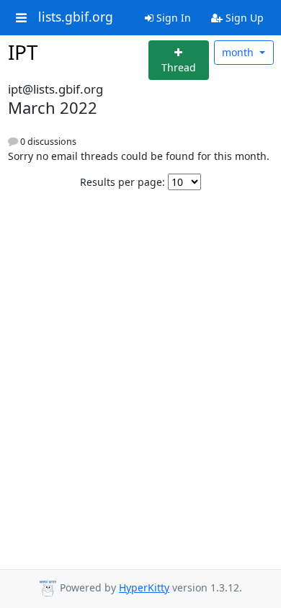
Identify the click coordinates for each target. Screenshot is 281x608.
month (239, 52)
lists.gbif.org (75, 17)
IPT (23, 52)
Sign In (172, 17)
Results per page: (122, 182)
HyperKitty (144, 587)
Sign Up (243, 17)
